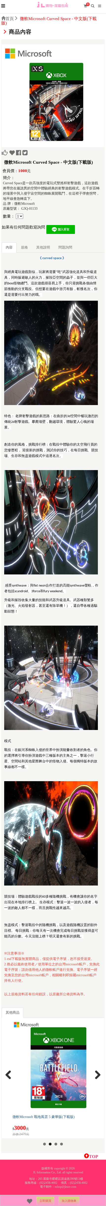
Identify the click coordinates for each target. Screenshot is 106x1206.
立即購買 (45, 1201)
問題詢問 (65, 247)
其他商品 (12, 1012)
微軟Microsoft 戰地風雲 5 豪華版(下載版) (44, 1117)
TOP (93, 1156)
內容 (9, 247)
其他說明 (43, 247)
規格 (24, 247)
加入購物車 (69, 1201)
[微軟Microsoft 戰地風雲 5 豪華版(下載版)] (58, 1066)
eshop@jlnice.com (65, 1186)
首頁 (9, 18)
